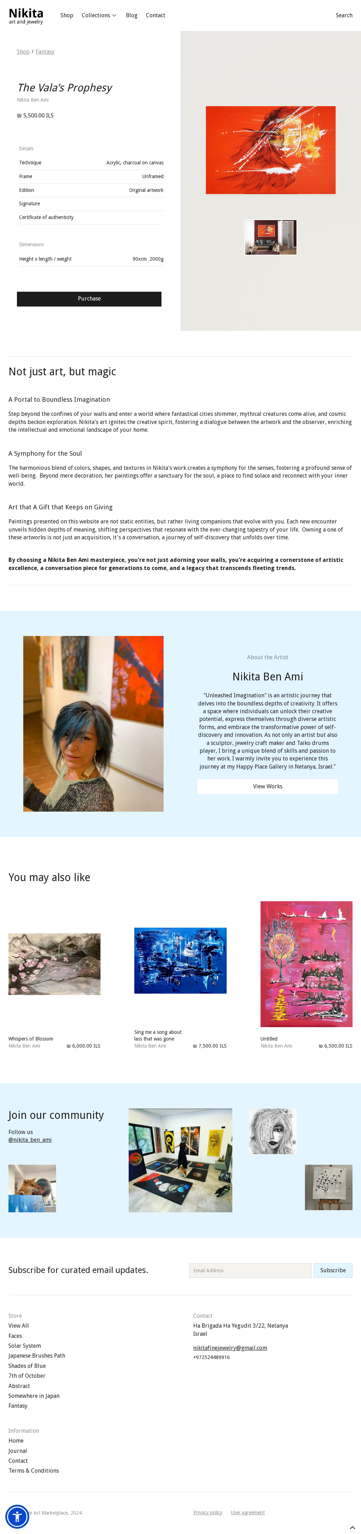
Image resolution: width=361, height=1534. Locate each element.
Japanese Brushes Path (36, 1355)
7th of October (26, 1375)
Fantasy (45, 51)
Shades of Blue (27, 1366)
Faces (15, 1336)
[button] (99, 15)
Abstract (19, 1386)
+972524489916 (211, 1357)
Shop (67, 15)
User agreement (248, 1512)
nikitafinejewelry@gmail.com (230, 1348)
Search (344, 15)
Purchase (89, 298)
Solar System (24, 1345)
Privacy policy (207, 1512)
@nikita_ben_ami (30, 1139)
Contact (155, 15)
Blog (131, 15)
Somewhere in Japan (34, 1396)
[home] (26, 15)
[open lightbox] (270, 237)
